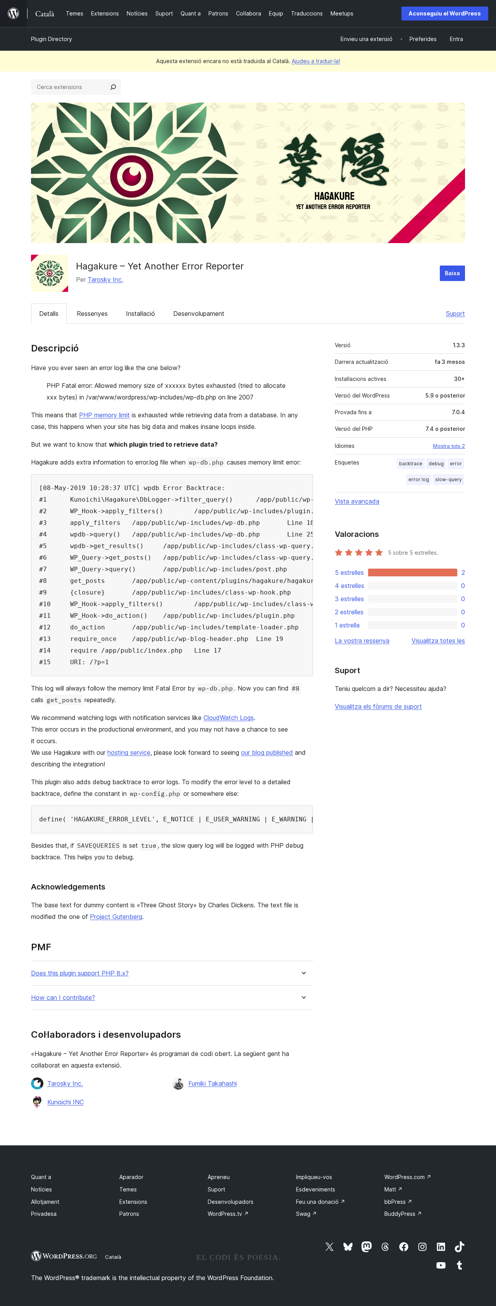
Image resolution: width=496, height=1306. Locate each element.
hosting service (128, 752)
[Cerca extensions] (113, 87)
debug (436, 463)
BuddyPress (403, 1213)
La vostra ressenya (362, 640)
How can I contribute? (63, 997)
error (456, 463)
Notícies (41, 1189)
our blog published (267, 752)
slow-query (448, 479)
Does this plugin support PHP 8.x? (80, 973)
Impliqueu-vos (314, 1177)
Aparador (131, 1177)
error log (418, 479)
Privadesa (44, 1213)
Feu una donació (320, 1201)
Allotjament (45, 1201)
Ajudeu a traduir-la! (316, 61)
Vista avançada (357, 501)
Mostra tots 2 (449, 446)
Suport (455, 313)
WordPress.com (407, 1177)
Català (113, 1257)
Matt (393, 1189)
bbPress (398, 1201)
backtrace (410, 463)
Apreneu (219, 1177)
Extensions (133, 1201)
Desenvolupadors (230, 1201)
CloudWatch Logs (228, 718)
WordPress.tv (228, 1213)
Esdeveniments (315, 1189)
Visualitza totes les (438, 640)
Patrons (129, 1213)
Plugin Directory (51, 39)
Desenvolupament (198, 313)
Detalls (49, 313)
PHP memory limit (104, 415)
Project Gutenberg (116, 916)
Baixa (452, 273)
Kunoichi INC (65, 1102)
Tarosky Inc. (105, 279)
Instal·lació (140, 313)
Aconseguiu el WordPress (445, 13)
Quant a (41, 1177)
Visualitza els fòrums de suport (378, 706)
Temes (128, 1189)
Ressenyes (92, 313)
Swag (306, 1213)
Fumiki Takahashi (212, 1083)
